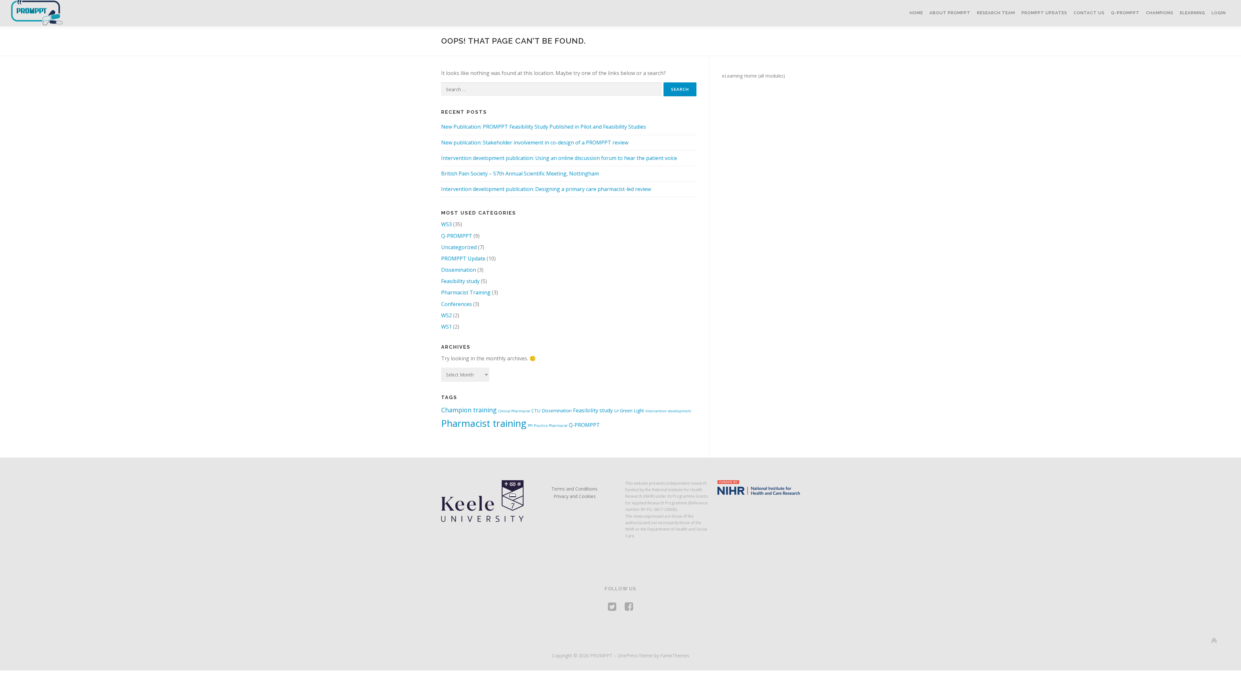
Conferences (456, 304)
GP (616, 411)
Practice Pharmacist (550, 425)
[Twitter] (612, 606)
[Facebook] (629, 606)
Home (916, 12)
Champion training (469, 410)
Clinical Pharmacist (514, 411)
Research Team (996, 12)
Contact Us (1089, 12)
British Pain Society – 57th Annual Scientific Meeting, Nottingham (520, 173)
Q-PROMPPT (1125, 12)
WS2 (446, 315)
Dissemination (458, 269)
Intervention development (668, 411)
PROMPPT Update (463, 258)
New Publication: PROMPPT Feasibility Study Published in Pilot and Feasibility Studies (543, 126)
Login (1219, 12)
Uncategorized (459, 247)
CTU (535, 410)
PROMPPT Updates (1044, 12)
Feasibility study (460, 281)
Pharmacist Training (466, 292)
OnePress (628, 655)
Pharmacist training (483, 423)
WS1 (446, 326)
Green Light (632, 410)
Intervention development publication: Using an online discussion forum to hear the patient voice (559, 158)
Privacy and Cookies (575, 496)
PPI (530, 425)
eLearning (1192, 12)
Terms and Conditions (574, 489)
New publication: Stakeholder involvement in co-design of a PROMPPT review (534, 142)
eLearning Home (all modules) (753, 76)
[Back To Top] (1213, 640)
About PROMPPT (950, 12)
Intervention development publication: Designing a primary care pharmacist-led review (546, 189)
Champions (1159, 12)
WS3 (446, 224)
